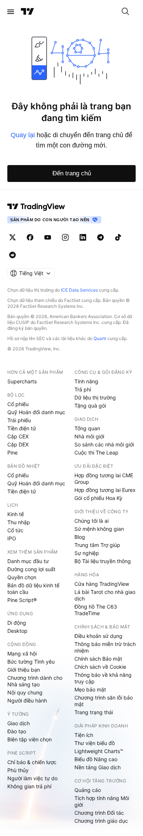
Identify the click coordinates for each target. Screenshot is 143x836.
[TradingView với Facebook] (30, 237)
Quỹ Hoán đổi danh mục (36, 412)
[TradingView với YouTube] (48, 237)
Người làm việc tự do (32, 778)
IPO (11, 538)
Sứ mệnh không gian (99, 529)
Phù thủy (18, 770)
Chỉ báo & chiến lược (31, 762)
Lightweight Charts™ (98, 751)
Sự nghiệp (86, 553)
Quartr (100, 338)
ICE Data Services (79, 290)
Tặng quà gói (90, 405)
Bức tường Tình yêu (31, 661)
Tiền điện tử (21, 428)
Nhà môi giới (89, 436)
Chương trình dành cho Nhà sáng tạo (34, 681)
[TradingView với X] (12, 237)
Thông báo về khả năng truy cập (103, 678)
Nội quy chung (25, 692)
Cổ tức (15, 530)
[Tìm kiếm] (125, 11)
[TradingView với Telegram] (100, 237)
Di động (16, 623)
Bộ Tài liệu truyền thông (102, 561)
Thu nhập (18, 522)
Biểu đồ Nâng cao (95, 759)
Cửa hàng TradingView (101, 584)
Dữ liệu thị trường (95, 397)
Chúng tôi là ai (91, 521)
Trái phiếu (19, 420)
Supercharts (22, 381)
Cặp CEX (18, 436)
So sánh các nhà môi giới (104, 444)
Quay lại (23, 135)
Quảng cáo (87, 790)
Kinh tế (15, 514)
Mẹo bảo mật (90, 689)
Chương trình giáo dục (101, 821)
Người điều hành (27, 700)
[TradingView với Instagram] (65, 237)
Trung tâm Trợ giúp (97, 545)
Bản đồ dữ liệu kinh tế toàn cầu (33, 588)
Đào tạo (16, 731)
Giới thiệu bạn (23, 670)
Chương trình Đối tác (99, 813)
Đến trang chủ (71, 173)
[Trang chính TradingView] (27, 12)
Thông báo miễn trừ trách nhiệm (105, 647)
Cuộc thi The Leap (96, 452)
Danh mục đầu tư (28, 561)
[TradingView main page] (36, 206)
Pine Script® (22, 600)
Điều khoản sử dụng (98, 636)
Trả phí (82, 389)
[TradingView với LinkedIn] (83, 237)
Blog (79, 537)
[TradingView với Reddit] (12, 255)
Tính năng (86, 381)
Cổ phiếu (18, 404)
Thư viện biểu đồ (94, 743)
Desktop (17, 631)
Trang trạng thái (93, 712)
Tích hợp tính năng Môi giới (101, 801)
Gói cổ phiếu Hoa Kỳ (98, 498)
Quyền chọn (21, 577)
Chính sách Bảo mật (98, 659)
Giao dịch (18, 723)
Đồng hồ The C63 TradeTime (95, 609)
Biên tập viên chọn (29, 739)
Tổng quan (87, 428)
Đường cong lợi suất (31, 569)
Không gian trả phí (29, 786)
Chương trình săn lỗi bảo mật (103, 700)
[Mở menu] (10, 11)
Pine (12, 452)
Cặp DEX (18, 444)
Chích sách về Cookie (100, 667)
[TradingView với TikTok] (118, 237)
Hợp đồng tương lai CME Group (103, 478)
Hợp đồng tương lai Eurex (105, 490)
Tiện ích (83, 735)
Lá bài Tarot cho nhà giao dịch (104, 595)
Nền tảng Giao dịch (97, 767)
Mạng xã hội (22, 653)
